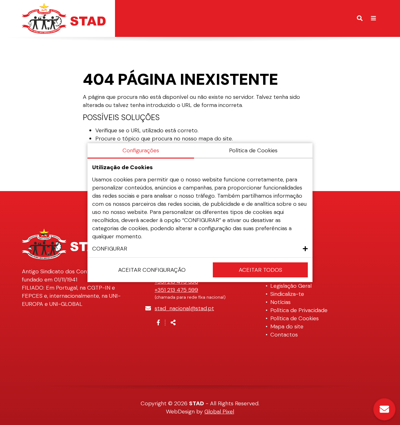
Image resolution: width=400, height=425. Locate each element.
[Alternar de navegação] (373, 18)
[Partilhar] (173, 322)
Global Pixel (219, 411)
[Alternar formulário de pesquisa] (360, 18)
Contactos (284, 334)
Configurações (140, 150)
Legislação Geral (291, 286)
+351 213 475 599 (176, 290)
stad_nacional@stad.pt (184, 308)
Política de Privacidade (299, 310)
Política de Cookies (294, 318)
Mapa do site (286, 326)
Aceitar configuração (152, 270)
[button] (200, 249)
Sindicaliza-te (287, 294)
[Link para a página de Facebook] (158, 323)
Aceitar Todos (260, 270)
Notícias (280, 302)
